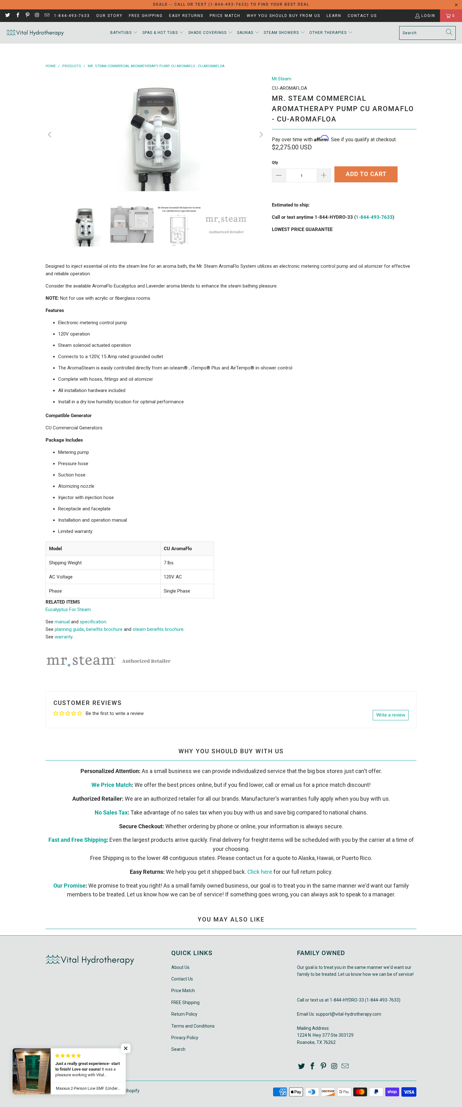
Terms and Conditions (193, 1026)
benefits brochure (104, 629)
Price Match (225, 15)
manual (62, 622)
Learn (334, 15)
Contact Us (362, 15)
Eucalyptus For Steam (68, 609)
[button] (124, 32)
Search (178, 1049)
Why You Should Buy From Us (283, 15)
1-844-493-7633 (72, 15)
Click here (259, 871)
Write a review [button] (390, 715)
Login (428, 15)
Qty (275, 162)
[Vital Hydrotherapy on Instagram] (37, 15)
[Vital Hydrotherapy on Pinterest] (27, 15)
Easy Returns (186, 15)
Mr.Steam (281, 79)
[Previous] (50, 134)
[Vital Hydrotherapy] (35, 32)
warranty (63, 637)
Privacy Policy (184, 1037)
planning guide (69, 629)
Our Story (109, 15)
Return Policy (184, 1014)
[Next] (261, 134)
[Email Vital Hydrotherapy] (46, 15)
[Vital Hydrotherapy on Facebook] (17, 15)
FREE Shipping (146, 15)
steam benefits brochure (158, 629)
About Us (180, 967)
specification (93, 622)
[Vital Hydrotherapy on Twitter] (7, 15)
